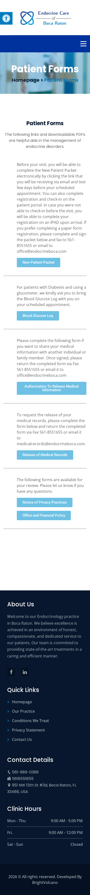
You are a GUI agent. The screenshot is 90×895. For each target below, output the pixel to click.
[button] (6, 18)
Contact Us (22, 739)
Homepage (22, 701)
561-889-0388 (25, 772)
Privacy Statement (28, 730)
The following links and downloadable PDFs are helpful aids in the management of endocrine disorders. (45, 140)
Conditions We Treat (30, 720)
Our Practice (23, 711)
